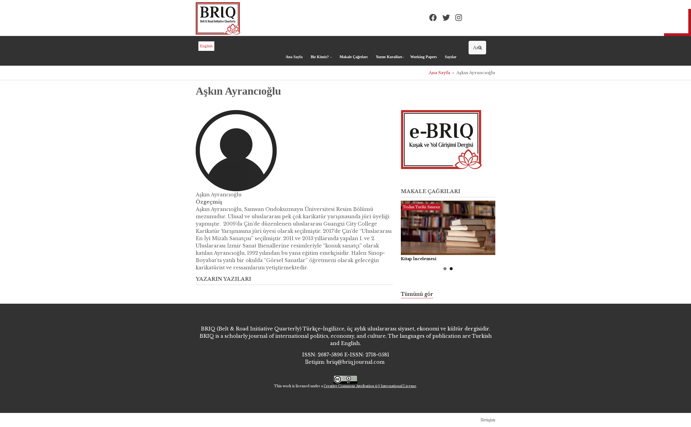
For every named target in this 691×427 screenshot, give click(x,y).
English (206, 46)
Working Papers (423, 57)
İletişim (487, 420)
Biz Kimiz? (322, 59)
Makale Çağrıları (354, 57)
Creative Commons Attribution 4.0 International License (370, 386)
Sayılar (450, 57)
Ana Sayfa (294, 57)
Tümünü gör (417, 294)
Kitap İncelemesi (418, 258)
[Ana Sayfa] (218, 18)
